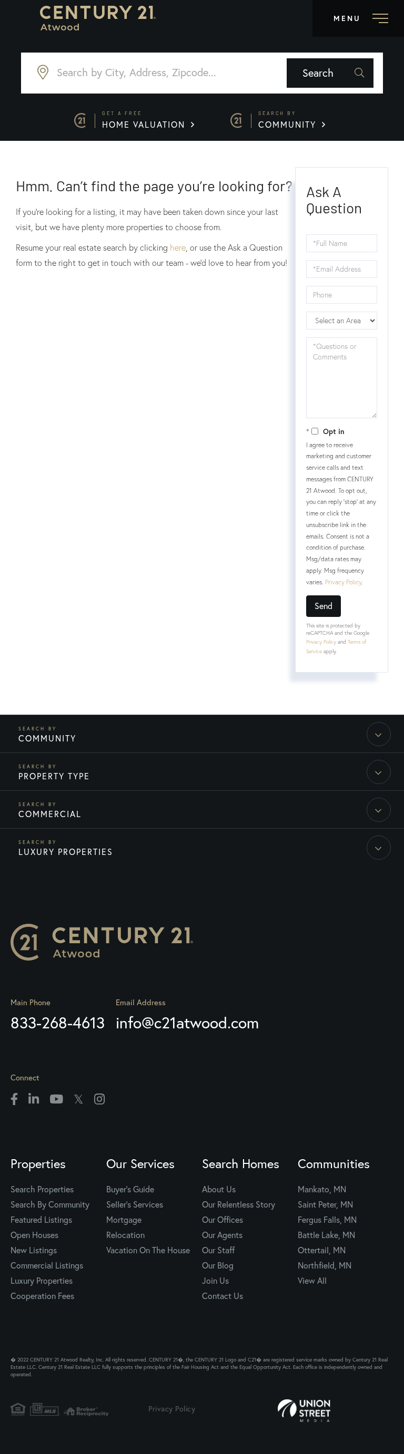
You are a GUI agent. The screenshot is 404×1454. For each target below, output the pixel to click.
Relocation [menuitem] (125, 1235)
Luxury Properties (65, 852)
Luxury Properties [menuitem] (42, 1280)
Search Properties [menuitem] (42, 1189)
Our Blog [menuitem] (218, 1265)
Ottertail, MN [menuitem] (322, 1250)
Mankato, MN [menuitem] (322, 1189)
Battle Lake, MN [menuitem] (326, 1235)
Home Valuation (145, 120)
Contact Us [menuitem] (222, 1296)
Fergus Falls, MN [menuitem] (327, 1219)
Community (288, 120)
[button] (330, 73)
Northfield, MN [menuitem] (324, 1265)
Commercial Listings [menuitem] (47, 1265)
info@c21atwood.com (187, 1023)
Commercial (50, 814)
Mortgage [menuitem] (124, 1219)
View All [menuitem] (312, 1280)
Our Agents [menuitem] (222, 1235)
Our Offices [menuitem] (222, 1219)
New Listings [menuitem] (34, 1250)
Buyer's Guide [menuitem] (130, 1189)
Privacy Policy (343, 582)
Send (323, 606)
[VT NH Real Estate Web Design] (335, 1410)
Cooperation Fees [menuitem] (42, 1296)
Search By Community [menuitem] (50, 1204)
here (178, 247)
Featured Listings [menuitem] (41, 1219)
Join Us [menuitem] (215, 1280)
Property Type (54, 776)
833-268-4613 (58, 1023)
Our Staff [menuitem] (218, 1250)
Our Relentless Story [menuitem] (238, 1204)
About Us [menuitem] (219, 1189)
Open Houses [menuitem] (34, 1235)
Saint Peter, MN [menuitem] (325, 1204)
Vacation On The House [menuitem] (148, 1250)
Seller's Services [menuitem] (134, 1204)
